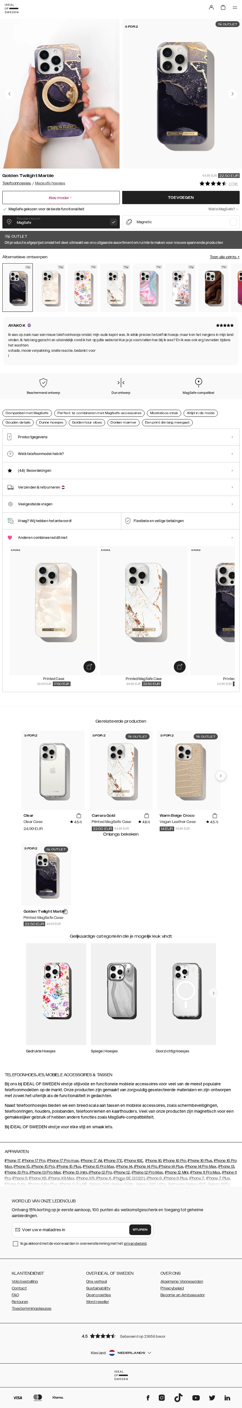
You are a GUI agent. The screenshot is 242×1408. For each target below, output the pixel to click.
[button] (121, 1335)
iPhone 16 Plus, (200, 1161)
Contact (19, 1288)
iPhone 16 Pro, (175, 1161)
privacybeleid (135, 1243)
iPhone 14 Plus (171, 1166)
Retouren (20, 1302)
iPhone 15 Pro (43, 1166)
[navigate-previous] (220, 776)
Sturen (140, 1229)
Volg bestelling (25, 1281)
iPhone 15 (22, 1166)
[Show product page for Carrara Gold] (115, 287)
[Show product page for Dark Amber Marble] (213, 287)
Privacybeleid (172, 1288)
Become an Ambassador (183, 1295)
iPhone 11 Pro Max (205, 1172)
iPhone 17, (13, 1161)
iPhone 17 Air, (92, 1161)
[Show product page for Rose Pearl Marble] (50, 287)
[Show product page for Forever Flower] (83, 287)
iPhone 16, (153, 1161)
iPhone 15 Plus (68, 1166)
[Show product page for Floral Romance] (181, 287)
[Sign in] (211, 7)
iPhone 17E (113, 1161)
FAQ (15, 1295)
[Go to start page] (11, 8)
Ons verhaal (96, 1281)
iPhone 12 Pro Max (147, 1172)
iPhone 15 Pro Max (98, 1166)
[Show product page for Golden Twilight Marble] (17, 287)
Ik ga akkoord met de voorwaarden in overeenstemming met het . (83, 1243)
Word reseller (97, 1302)
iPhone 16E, (133, 1161)
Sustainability (98, 1288)
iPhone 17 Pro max (63, 1161)
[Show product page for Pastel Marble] (148, 287)
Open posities (98, 1295)
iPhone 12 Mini (177, 1172)
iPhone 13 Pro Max (45, 1172)
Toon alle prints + (225, 257)
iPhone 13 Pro (16, 1172)
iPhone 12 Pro (100, 1172)
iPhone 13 (226, 1166)
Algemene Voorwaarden (182, 1281)
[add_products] (89, 667)
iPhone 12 (122, 1172)
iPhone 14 (124, 1166)
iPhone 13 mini (75, 1172)
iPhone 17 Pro (33, 1161)
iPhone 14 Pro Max (200, 1166)
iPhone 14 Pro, (145, 1166)
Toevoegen (181, 198)
